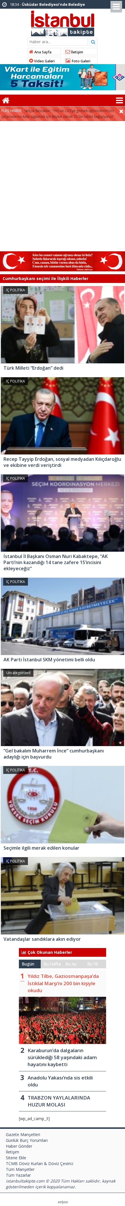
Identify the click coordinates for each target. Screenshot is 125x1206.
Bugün (28, 964)
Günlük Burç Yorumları (27, 1140)
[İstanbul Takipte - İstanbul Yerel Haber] (62, 22)
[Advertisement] (62, 186)
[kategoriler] (119, 100)
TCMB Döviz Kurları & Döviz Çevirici (39, 1163)
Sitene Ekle (16, 1157)
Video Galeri (44, 61)
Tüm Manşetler (20, 1169)
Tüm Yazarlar (18, 1175)
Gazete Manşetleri (23, 1134)
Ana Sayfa (42, 52)
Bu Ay (70, 964)
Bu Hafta (52, 964)
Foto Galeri (80, 61)
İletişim (76, 52)
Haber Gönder (19, 1146)
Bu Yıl (92, 964)
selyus (63, 1201)
